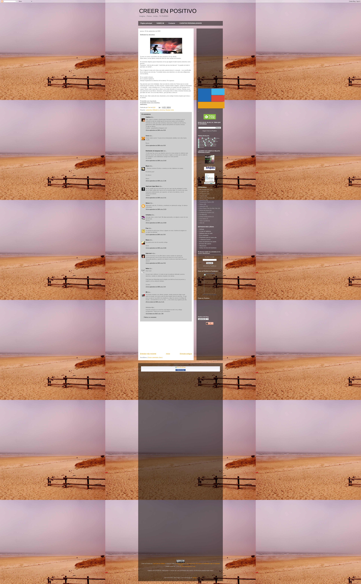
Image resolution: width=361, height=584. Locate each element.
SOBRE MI (160, 23)
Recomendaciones (204, 189)
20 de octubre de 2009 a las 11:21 (155, 302)
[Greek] (205, 141)
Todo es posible (203, 220)
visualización (202, 191)
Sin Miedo (202, 214)
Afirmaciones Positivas (205, 198)
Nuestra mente (170, 110)
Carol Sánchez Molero (159, 563)
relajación (202, 196)
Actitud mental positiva (205, 216)
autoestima (149, 110)
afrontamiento (203, 194)
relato (200, 223)
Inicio (168, 354)
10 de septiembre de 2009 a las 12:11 (156, 197)
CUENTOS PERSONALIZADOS (191, 23)
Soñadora (148, 215)
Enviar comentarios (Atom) (155, 357)
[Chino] (214, 139)
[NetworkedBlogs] (180, 367)
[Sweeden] (212, 142)
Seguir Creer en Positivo (209, 131)
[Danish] (213, 144)
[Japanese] (208, 139)
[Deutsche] (204, 138)
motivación (202, 206)
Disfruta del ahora (204, 210)
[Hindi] (210, 141)
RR (146, 292)
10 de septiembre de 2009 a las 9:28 (156, 130)
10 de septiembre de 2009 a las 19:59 (156, 223)
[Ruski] (215, 141)
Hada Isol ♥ (149, 253)
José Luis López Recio (152, 186)
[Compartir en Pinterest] (170, 107)
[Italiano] (216, 138)
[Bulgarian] (213, 145)
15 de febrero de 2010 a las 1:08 (154, 313)
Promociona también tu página (210, 294)
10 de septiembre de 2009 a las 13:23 (156, 209)
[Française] (211, 138)
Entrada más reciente (148, 354)
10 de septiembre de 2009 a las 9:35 (156, 145)
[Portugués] (201, 139)
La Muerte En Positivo (205, 212)
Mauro (147, 166)
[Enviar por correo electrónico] (163, 107)
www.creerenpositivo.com (188, 566)
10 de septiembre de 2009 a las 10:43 (156, 160)
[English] (198, 138)
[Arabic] (200, 141)
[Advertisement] (166, 337)
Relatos (201, 204)
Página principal (146, 23)
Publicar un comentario (150, 317)
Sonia (147, 135)
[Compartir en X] (166, 107)
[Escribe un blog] (164, 107)
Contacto (171, 23)
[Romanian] (201, 147)
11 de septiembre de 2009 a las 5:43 (155, 234)
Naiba (147, 268)
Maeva (147, 240)
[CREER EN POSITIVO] (209, 293)
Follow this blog (180, 370)
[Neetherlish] (201, 145)
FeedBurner (213, 266)
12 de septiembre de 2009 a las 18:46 (156, 248)
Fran (147, 228)
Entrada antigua (186, 354)
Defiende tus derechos (159, 110)
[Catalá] (207, 142)
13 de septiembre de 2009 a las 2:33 (156, 287)
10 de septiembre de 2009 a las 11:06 (156, 181)
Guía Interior (202, 218)
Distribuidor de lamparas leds (154, 151)
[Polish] (207, 145)
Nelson (148, 203)
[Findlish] (207, 144)
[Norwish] (201, 144)
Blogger (195, 577)
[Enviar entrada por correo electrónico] (159, 107)
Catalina (148, 117)
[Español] (201, 142)
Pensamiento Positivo (205, 202)
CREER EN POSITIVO (168, 11)
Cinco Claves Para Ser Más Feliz (208, 208)
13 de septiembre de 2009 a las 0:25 (156, 263)
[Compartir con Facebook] (168, 107)
